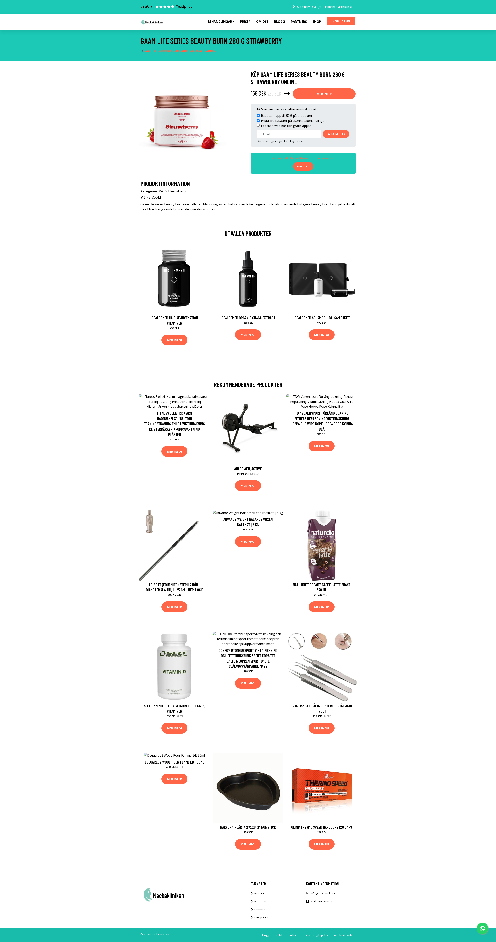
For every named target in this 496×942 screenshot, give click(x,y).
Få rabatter (336, 134)
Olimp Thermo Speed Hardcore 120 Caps (321, 827)
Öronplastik (261, 917)
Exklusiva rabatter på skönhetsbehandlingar (293, 121)
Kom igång (341, 21)
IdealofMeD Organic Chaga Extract (248, 317)
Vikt (162, 191)
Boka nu (303, 166)
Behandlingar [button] (220, 22)
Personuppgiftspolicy (315, 935)
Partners (299, 22)
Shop (317, 22)
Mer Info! (324, 94)
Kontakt (279, 935)
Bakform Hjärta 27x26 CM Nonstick (248, 827)
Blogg (279, 22)
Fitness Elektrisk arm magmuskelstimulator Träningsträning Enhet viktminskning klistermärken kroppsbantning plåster (174, 424)
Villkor (293, 935)
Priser (245, 22)
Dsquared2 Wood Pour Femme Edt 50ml (174, 761)
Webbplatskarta (343, 935)
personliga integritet (273, 141)
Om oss (262, 22)
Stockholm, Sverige (309, 7)
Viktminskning (175, 191)
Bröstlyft (259, 893)
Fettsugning (261, 901)
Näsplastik (260, 909)
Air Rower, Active (248, 468)
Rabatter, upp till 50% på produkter (286, 116)
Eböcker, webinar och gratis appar (286, 126)
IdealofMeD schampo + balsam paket (322, 317)
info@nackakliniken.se (338, 7)
